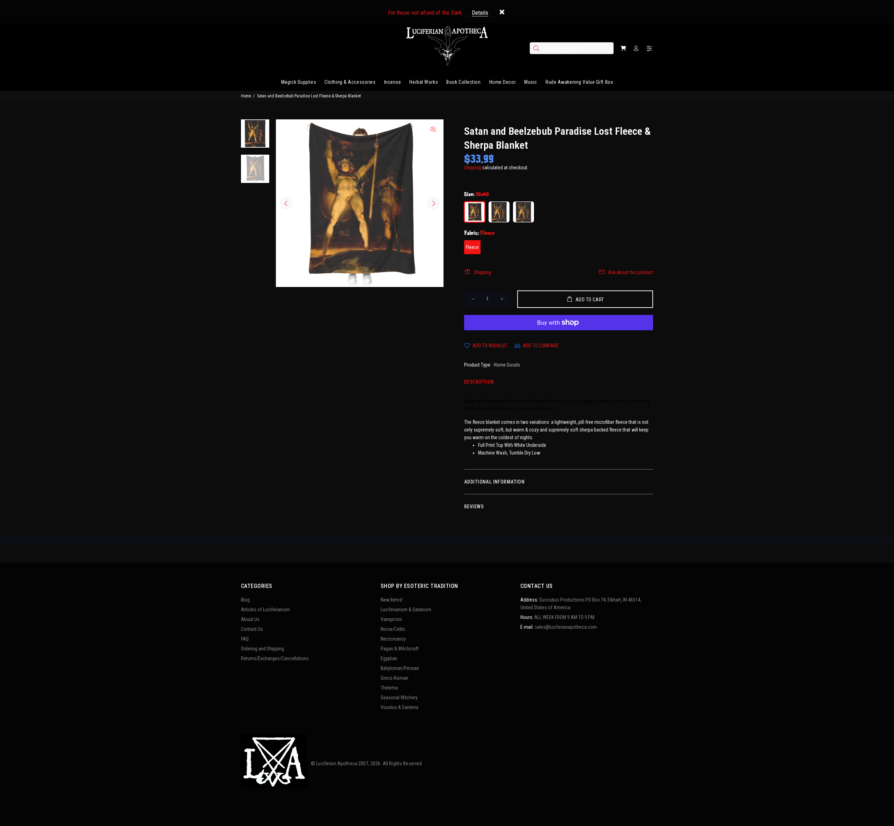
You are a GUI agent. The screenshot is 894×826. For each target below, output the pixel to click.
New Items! (392, 600)
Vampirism (391, 619)
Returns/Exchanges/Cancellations (275, 658)
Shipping (472, 167)
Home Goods (507, 365)
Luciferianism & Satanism (406, 609)
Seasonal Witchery (399, 697)
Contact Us (252, 629)
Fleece (472, 247)
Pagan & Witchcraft (400, 648)
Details (480, 12)
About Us (250, 619)
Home (246, 96)
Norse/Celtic (393, 629)
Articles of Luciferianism (265, 609)
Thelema (389, 688)
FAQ (245, 639)
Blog (245, 600)
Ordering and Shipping (262, 648)
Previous (286, 203)
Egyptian (389, 658)
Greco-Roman (394, 678)
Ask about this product (630, 272)
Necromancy (393, 639)
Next (433, 203)
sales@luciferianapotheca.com (566, 627)
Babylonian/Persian (400, 668)
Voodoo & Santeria (399, 707)
